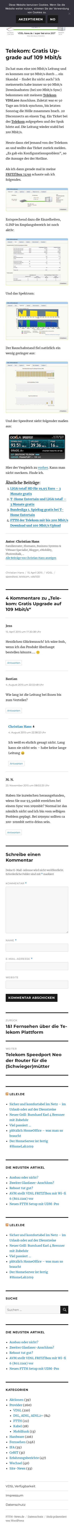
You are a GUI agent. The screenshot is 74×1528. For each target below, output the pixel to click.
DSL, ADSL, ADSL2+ (28, 1415)
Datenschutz (15, 1504)
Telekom (49, 95)
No (53, 19)
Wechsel (15, 1463)
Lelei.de (17, 1094)
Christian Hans (15, 572)
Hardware (16, 1437)
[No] (69, 13)
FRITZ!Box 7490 (18, 174)
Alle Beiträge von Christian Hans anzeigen (31, 558)
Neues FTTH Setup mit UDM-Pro (34, 1204)
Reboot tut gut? (21, 1188)
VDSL (49, 572)
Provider (15, 1405)
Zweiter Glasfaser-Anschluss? (31, 1183)
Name (11, 940)
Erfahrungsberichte (24, 1458)
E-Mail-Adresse (19, 958)
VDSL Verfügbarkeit (20, 1486)
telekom (24, 576)
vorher (43, 467)
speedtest (12, 576)
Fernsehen (17, 1442)
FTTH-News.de (15, 1516)
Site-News (17, 1468)
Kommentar (16, 883)
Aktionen (16, 1400)
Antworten (13, 662)
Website (12, 977)
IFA (12, 1447)
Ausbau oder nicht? (23, 1177)
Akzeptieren (31, 19)
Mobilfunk (21, 1431)
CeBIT (13, 1452)
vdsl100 (35, 576)
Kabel (17, 1426)
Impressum (14, 1495)
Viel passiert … (20, 1125)
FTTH (17, 1421)
